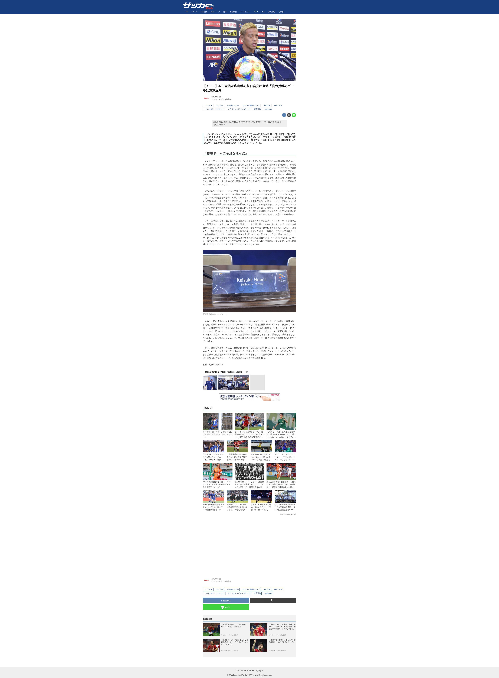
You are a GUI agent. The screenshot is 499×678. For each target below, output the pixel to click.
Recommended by (285, 514)
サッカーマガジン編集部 (222, 99)
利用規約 (259, 671)
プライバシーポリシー (245, 671)
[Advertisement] (249, 544)
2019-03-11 (216, 97)
